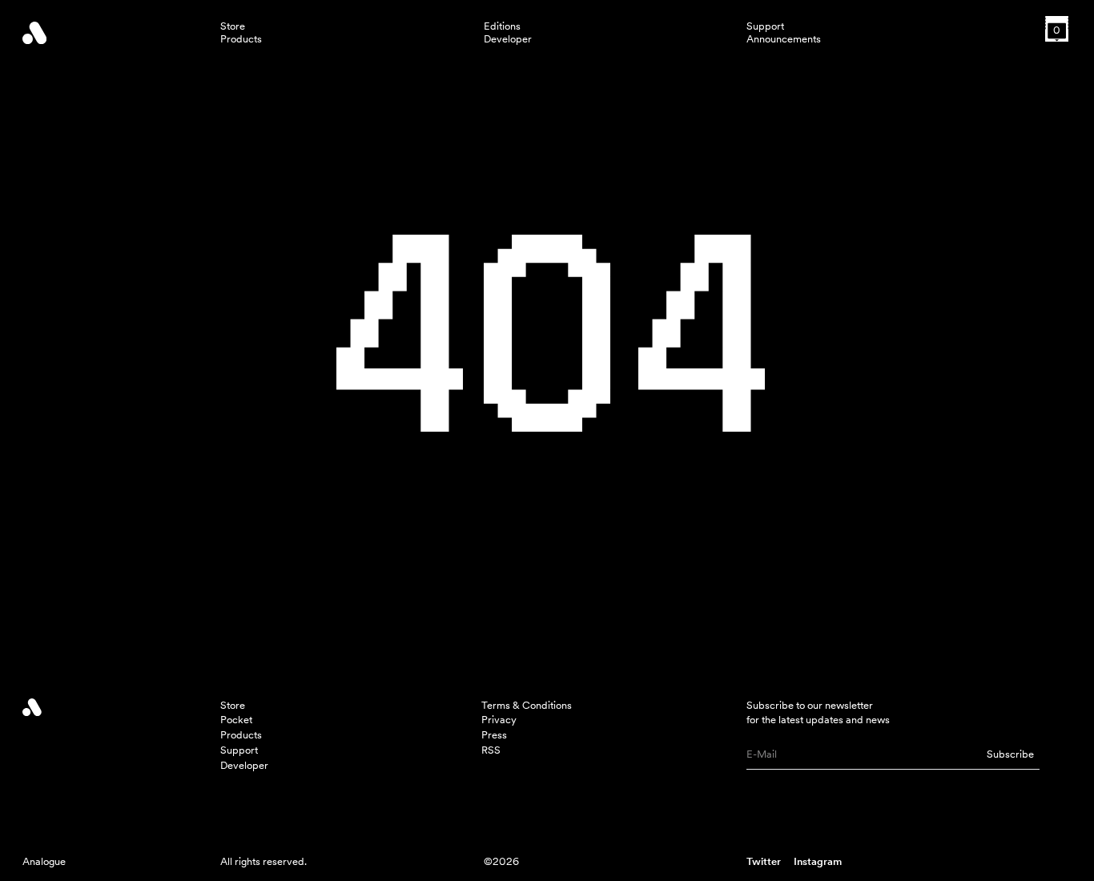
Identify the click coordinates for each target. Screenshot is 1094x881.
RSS (491, 750)
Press (494, 735)
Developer (508, 39)
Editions (502, 26)
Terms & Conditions (526, 705)
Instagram (818, 861)
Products (241, 39)
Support (765, 26)
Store (232, 26)
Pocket (236, 720)
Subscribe (1010, 754)
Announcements (783, 39)
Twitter (763, 861)
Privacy (499, 720)
